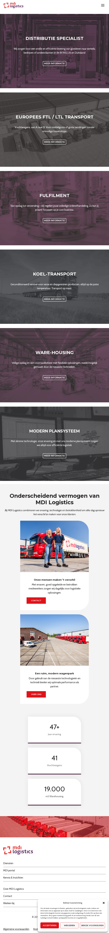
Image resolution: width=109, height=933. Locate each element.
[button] (103, 903)
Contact (7, 896)
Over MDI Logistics (13, 888)
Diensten (8, 863)
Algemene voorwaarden (16, 929)
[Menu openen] (103, 5)
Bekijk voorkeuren (92, 925)
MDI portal (9, 870)
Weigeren (69, 925)
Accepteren (49, 925)
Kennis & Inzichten (13, 877)
